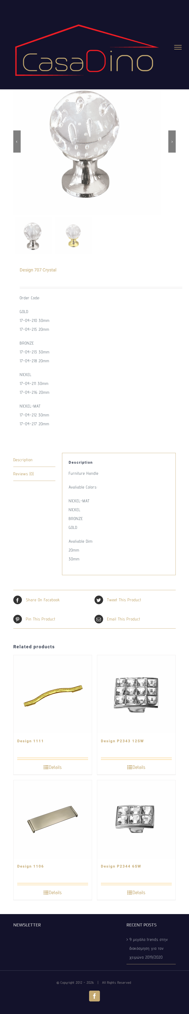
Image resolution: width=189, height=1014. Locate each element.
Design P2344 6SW (121, 866)
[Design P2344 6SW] (136, 819)
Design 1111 (30, 741)
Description (23, 459)
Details (55, 767)
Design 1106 (30, 866)
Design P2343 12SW (122, 741)
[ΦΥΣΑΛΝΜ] (94, 141)
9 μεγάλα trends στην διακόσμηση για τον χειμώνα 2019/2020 (148, 948)
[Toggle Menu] (178, 47)
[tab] (34, 460)
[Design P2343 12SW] (136, 694)
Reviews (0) (23, 473)
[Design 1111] (53, 694)
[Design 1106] (53, 819)
